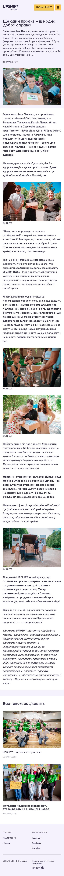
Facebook (36, 843)
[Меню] (58, 7)
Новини (6, 843)
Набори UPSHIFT (44, 7)
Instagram (36, 838)
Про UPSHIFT (9, 838)
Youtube (36, 848)
